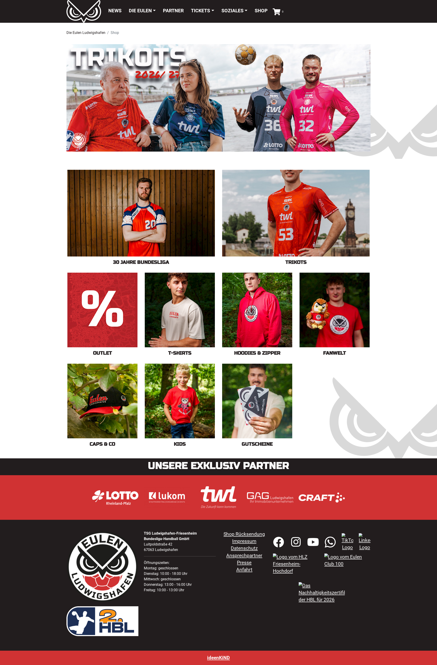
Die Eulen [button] (140, 10)
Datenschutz (244, 548)
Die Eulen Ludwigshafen (85, 32)
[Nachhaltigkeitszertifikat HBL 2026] (322, 592)
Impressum (244, 541)
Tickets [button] (200, 10)
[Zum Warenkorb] (276, 11)
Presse (244, 562)
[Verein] (296, 563)
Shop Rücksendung (244, 534)
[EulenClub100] (347, 560)
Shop (261, 10)
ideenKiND (218, 657)
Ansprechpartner (244, 555)
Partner (173, 10)
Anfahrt (244, 569)
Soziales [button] (232, 10)
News (115, 10)
